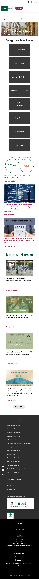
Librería (19, 145)
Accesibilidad (11, 454)
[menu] (35, 7)
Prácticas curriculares (19, 104)
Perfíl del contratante (13, 451)
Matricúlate (19, 63)
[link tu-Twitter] (2, 467)
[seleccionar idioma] (31, 2)
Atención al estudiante (13, 436)
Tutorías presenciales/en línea (16, 497)
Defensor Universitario (13, 432)
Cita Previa (19, 118)
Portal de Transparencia (14, 461)
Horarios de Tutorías (19, 76)
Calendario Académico (13, 440)
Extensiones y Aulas (19, 90)
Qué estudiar (19, 49)
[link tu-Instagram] (2, 474)
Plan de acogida (11, 486)
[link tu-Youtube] (2, 470)
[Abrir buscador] (28, 2)
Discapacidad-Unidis (13, 458)
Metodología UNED (12, 493)
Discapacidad (11, 429)
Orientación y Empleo (13, 425)
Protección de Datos (13, 465)
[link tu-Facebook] (2, 463)
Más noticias (19, 407)
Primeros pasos (11, 489)
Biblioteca (19, 131)
